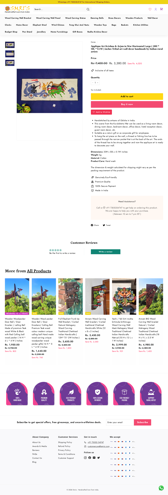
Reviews (35, 450)
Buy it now (127, 104)
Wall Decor (153, 18)
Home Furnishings (59, 31)
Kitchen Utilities (140, 24)
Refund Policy (64, 446)
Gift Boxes (78, 31)
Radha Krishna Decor (97, 31)
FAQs (34, 454)
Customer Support (66, 458)
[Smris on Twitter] (98, 457)
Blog (34, 462)
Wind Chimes (58, 24)
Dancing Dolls (97, 18)
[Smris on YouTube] (94, 457)
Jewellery (41, 31)
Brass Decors (114, 18)
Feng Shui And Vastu (79, 24)
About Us (36, 442)
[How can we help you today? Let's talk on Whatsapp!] (161, 490)
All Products (39, 271)
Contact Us (37, 458)
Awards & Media (39, 446)
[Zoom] (50, 91)
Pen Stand (27, 31)
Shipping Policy (65, 442)
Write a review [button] (106, 251)
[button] (150, 9)
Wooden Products (134, 18)
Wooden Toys (100, 24)
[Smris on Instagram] (85, 457)
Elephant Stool (40, 24)
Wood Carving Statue (75, 18)
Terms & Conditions (66, 454)
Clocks (8, 24)
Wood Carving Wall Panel (48, 18)
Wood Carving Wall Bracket (18, 18)
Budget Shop (11, 31)
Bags (114, 24)
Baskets (124, 24)
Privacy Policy (64, 450)
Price (93, 58)
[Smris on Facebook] (89, 457)
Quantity (95, 77)
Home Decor (22, 24)
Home (93, 42)
